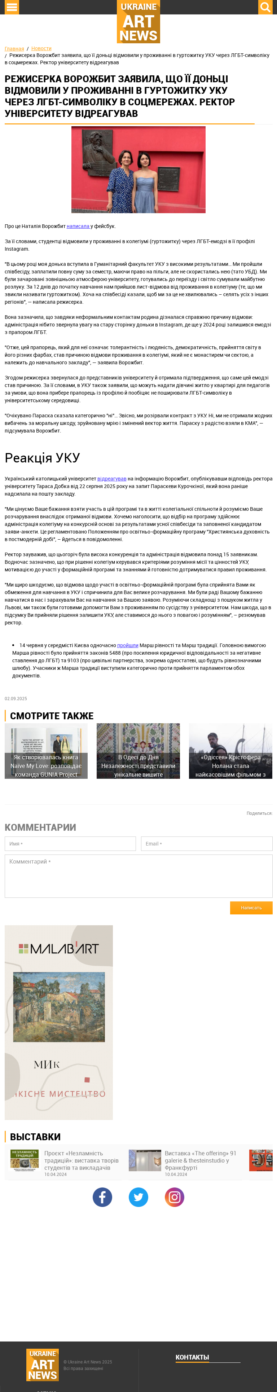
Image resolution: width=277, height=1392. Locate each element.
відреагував (112, 478)
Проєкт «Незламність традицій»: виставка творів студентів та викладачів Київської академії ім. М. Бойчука (81, 1160)
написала (79, 226)
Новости (41, 48)
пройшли (127, 645)
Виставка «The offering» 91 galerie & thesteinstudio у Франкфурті (201, 1160)
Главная (14, 48)
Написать (251, 907)
